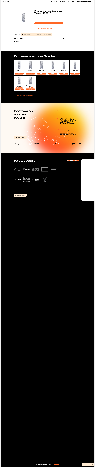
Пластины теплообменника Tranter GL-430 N (19, 86)
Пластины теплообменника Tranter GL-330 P (64, 70)
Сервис (68, 1)
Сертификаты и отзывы (72, 160)
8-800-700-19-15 (87, 1)
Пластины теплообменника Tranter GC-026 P (19, 70)
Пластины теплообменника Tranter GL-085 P (75, 70)
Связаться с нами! (19, 137)
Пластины (59, 1)
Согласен (56, 464)
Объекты (72, 1)
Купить (49, 23)
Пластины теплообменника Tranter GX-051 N (41, 70)
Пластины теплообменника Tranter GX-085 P (52, 70)
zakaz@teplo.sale (80, 1)
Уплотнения (64, 1)
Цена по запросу (19, 71)
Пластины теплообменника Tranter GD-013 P (30, 70)
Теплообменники (54, 1)
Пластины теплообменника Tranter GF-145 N (30, 86)
